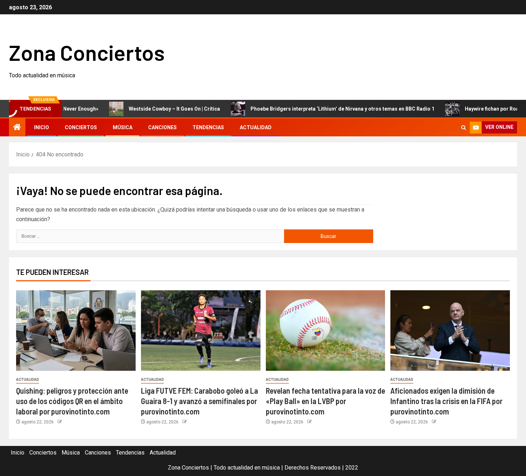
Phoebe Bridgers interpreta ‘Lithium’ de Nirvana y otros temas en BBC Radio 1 (328, 109)
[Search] (463, 128)
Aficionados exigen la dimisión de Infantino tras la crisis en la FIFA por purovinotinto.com (446, 401)
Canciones (162, 127)
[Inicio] (17, 128)
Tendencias (208, 127)
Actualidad (256, 127)
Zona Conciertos (87, 52)
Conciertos (81, 127)
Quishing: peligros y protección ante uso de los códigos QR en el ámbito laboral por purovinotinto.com (72, 401)
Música (122, 127)
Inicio (41, 127)
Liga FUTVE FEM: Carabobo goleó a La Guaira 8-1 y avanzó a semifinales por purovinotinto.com (199, 401)
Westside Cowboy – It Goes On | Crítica (160, 109)
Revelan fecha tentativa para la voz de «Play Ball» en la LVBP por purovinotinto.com (325, 401)
